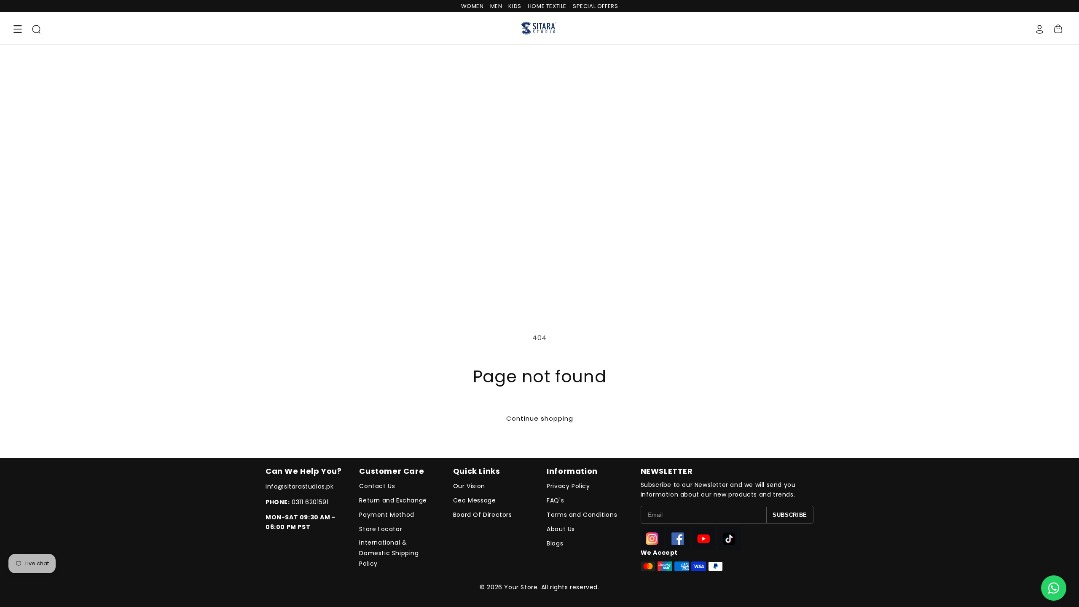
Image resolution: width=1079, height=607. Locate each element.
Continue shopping (539, 418)
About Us (561, 529)
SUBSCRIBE (790, 515)
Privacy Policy (568, 486)
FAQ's (555, 500)
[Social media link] (652, 538)
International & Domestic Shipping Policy (389, 553)
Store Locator (380, 529)
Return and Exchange (393, 500)
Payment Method (386, 514)
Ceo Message (474, 500)
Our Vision (469, 486)
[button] (17, 29)
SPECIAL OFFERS (595, 6)
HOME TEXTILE (547, 6)
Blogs (555, 543)
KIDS (514, 6)
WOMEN (472, 6)
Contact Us (377, 486)
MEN (496, 6)
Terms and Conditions (582, 514)
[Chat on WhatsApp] (1053, 588)
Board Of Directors (482, 514)
